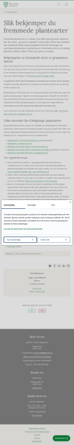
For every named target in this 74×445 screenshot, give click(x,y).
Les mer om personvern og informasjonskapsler (23, 229)
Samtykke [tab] (9, 205)
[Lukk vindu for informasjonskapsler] (70, 202)
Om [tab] (53, 205)
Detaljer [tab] (31, 205)
